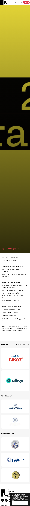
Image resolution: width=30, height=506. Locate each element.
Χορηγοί (18, 344)
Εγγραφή (26, 2)
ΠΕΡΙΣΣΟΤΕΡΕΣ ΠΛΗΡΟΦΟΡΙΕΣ (20, 501)
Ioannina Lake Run (5, 2)
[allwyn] (15, 380)
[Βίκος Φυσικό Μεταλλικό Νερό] (15, 358)
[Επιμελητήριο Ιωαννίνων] (15, 475)
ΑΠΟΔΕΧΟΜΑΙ (20, 504)
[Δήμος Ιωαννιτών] (15, 444)
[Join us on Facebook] (2, 500)
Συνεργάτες (25, 344)
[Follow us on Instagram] (6, 500)
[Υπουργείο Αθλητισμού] (15, 422)
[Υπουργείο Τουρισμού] (15, 406)
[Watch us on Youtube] (10, 500)
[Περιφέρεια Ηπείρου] (15, 460)
